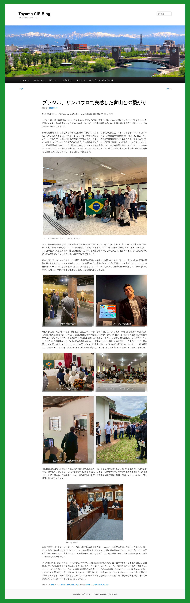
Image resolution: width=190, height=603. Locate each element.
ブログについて (39, 80)
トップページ (24, 80)
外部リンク (81, 80)
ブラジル (62, 584)
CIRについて (54, 80)
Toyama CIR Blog (34, 13)
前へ (21, 88)
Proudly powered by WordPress (105, 594)
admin (88, 584)
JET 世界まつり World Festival (101, 80)
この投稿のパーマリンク (99, 584)
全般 (52, 584)
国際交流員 (70, 584)
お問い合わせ (68, 80)
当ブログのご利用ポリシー (82, 594)
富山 (77, 584)
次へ (169, 88)
